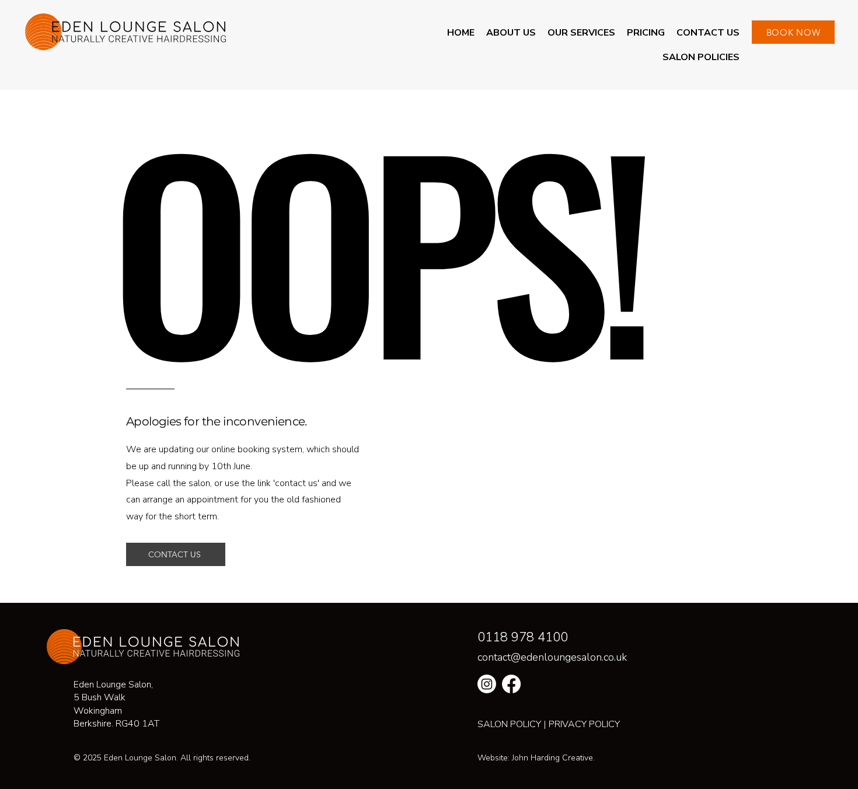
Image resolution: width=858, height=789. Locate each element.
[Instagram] (486, 684)
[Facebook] (511, 684)
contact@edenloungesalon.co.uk (552, 657)
